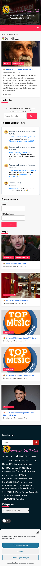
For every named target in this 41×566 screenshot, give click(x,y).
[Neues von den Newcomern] (20, 247)
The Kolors (20, 499)
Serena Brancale (16, 495)
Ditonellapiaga (22, 464)
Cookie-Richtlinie (13, 563)
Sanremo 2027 (8, 257)
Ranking (25, 492)
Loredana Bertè (22, 478)
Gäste (16, 475)
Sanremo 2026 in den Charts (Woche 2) (21, 375)
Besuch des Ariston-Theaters (17, 301)
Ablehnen (20, 551)
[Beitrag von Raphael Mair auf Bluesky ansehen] (20, 186)
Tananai (24, 495)
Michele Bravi (17, 485)
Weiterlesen (7, 94)
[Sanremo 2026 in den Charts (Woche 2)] (20, 359)
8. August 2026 (19, 266)
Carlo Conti (12, 460)
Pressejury (12, 491)
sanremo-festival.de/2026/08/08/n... (22, 137)
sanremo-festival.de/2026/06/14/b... (23, 170)
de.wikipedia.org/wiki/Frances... (20, 152)
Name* (4, 204)
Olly (3, 492)
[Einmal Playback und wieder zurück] (20, 54)
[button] (37, 532)
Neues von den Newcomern (16, 263)
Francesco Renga (23, 471)
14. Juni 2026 (19, 303)
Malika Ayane (17, 482)
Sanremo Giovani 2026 (22, 257)
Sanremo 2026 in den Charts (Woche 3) (21, 338)
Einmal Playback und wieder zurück (20, 69)
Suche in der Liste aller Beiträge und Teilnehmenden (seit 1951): (20, 109)
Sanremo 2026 (8, 332)
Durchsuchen (8, 435)
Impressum (22, 563)
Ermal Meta (6, 468)
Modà (23, 485)
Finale (28, 468)
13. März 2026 (19, 341)
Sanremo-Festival (18, 63)
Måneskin (5, 488)
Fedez (22, 467)
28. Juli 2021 (19, 72)
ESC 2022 (7, 63)
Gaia (33, 471)
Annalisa (34, 456)
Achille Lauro (8, 456)
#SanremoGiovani (15, 141)
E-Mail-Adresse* (8, 214)
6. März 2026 (19, 378)
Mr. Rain (29, 485)
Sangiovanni (6, 495)
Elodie (30, 464)
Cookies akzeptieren (20, 545)
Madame (30, 478)
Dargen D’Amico (9, 464)
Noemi (32, 488)
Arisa (4, 461)
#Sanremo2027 (28, 141)
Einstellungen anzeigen (20, 558)
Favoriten (15, 468)
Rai (20, 492)
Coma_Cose (24, 461)
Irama (22, 474)
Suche (32, 116)
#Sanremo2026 (25, 175)
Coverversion (33, 461)
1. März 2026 (19, 418)
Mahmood (7, 481)
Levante (15, 478)
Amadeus (23, 456)
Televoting (8, 498)
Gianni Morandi (8, 475)
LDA (28, 475)
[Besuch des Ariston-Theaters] (20, 285)
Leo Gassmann (7, 478)
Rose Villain (33, 492)
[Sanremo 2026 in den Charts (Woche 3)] (20, 322)
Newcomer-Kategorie (19, 488)
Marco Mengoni (28, 482)
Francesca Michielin (8, 471)
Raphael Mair (9, 72)
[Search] (38, 28)
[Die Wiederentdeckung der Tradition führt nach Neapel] (20, 397)
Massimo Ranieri (7, 485)
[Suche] (36, 442)
